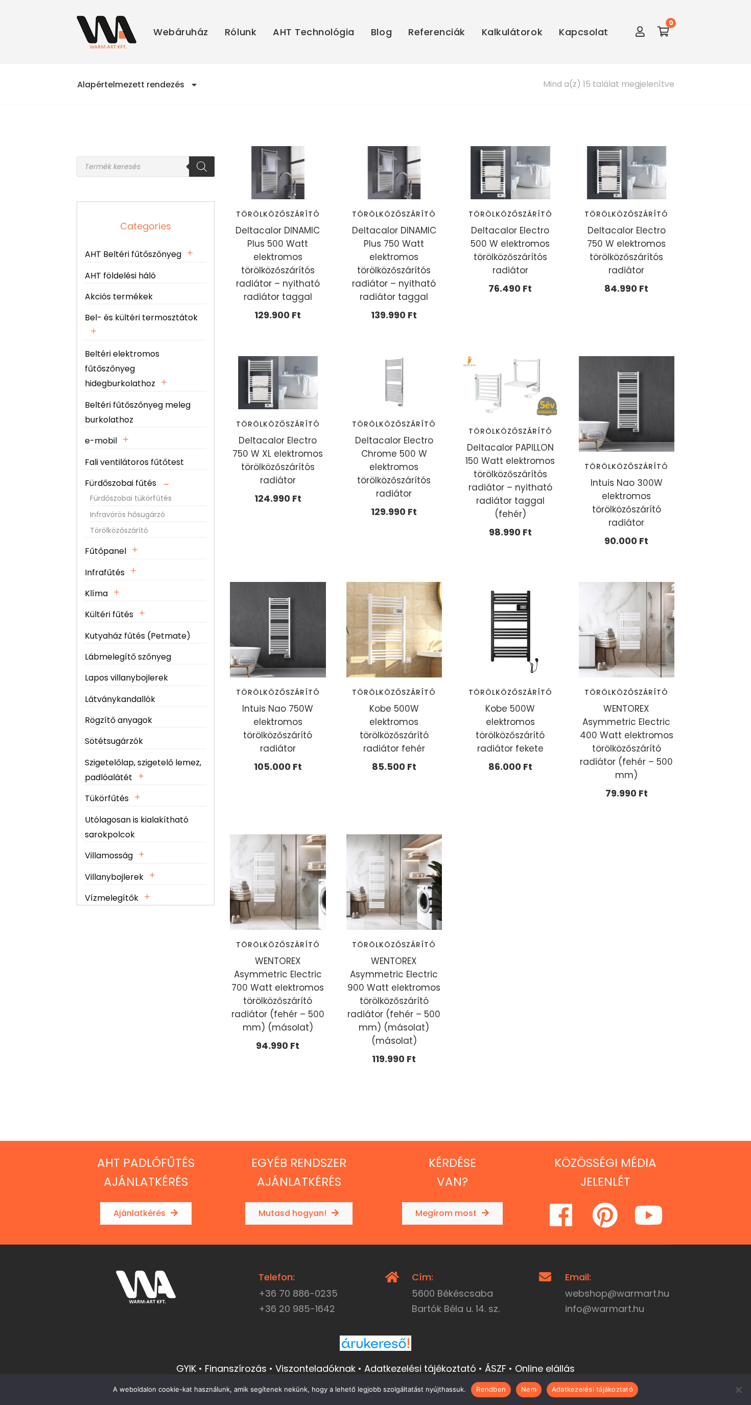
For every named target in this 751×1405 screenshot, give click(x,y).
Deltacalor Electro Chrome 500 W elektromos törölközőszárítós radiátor (394, 467)
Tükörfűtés (107, 798)
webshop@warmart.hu (617, 1293)
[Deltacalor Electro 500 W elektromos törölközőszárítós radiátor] (510, 172)
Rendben (491, 1389)
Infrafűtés (105, 572)
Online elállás (545, 1368)
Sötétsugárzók (114, 741)
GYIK (186, 1368)
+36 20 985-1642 (297, 1308)
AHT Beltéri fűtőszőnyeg (133, 254)
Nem (528, 1389)
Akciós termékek (119, 296)
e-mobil (101, 441)
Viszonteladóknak (315, 1368)
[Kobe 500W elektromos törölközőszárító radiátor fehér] (394, 630)
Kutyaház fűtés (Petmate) (138, 636)
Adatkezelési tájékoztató (420, 1368)
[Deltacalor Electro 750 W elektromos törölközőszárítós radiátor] (627, 172)
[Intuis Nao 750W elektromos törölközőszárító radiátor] (278, 630)
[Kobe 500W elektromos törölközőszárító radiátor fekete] (510, 630)
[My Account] (640, 32)
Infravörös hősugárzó (127, 514)
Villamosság (109, 855)
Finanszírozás (236, 1368)
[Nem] (738, 1390)
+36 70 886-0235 (298, 1293)
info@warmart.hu (604, 1308)
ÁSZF (495, 1368)
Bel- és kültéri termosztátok (141, 317)
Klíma (96, 593)
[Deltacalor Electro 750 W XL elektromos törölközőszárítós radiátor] (278, 382)
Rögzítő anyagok (118, 720)
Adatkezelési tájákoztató (592, 1389)
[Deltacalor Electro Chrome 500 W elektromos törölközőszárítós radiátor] (394, 382)
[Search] (202, 166)
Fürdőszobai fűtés (120, 483)
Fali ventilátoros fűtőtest (134, 462)
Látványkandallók (120, 699)
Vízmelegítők (111, 898)
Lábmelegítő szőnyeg (128, 657)
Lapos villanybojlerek (126, 678)
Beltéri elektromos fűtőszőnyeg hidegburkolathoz (122, 369)
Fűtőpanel (105, 551)
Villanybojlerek (114, 877)
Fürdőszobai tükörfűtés (131, 498)
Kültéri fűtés (109, 614)
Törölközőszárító (278, 214)
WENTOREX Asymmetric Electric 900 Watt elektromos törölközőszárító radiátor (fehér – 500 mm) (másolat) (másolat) (393, 1001)
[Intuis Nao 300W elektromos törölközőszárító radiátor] (627, 404)
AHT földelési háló (120, 276)
